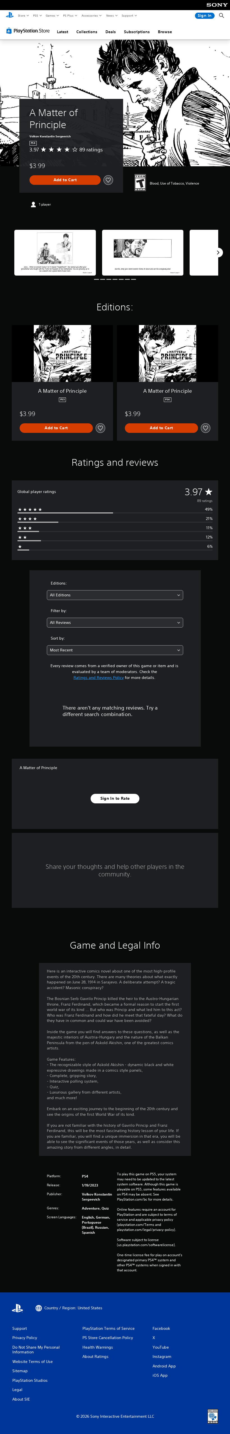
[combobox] (115, 595)
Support (127, 15)
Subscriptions (137, 31)
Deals (110, 31)
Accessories (89, 15)
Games (50, 15)
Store (21, 15)
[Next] (218, 252)
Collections (86, 31)
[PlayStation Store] (29, 30)
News (110, 15)
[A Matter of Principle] (55, 253)
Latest (62, 31)
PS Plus (68, 15)
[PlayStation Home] (10, 15)
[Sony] (217, 8)
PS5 (35, 15)
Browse (165, 31)
